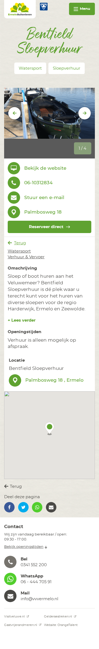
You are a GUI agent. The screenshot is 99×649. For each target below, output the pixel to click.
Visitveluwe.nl (15, 616)
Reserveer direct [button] (46, 227)
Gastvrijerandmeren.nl (21, 625)
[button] (49, 428)
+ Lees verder (21, 320)
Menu (85, 9)
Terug (20, 243)
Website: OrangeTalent (61, 625)
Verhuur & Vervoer (26, 257)
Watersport (19, 251)
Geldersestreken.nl (58, 616)
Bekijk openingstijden (23, 547)
